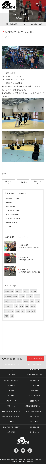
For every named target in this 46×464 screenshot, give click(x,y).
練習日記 (5, 174)
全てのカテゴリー (12, 198)
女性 (32, 301)
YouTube (33, 291)
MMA (28, 311)
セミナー (12, 301)
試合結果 (8, 296)
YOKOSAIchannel (12, 214)
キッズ (19, 301)
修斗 (22, 311)
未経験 (15, 296)
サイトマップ (35, 432)
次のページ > (37, 182)
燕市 (26, 306)
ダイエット (8, 306)
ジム (37, 301)
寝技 (6, 316)
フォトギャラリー (12, 210)
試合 (12, 316)
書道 (33, 311)
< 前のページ (8, 182)
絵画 (17, 311)
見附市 (26, 291)
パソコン (29, 296)
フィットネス (9, 311)
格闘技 (33, 306)
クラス (37, 296)
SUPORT (18, 291)
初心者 (26, 301)
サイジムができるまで (14, 218)
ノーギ (22, 296)
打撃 (16, 306)
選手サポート (9, 291)
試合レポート (11, 206)
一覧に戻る (23, 182)
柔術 (21, 306)
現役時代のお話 (11, 222)
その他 (8, 226)
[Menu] (42, 5)
